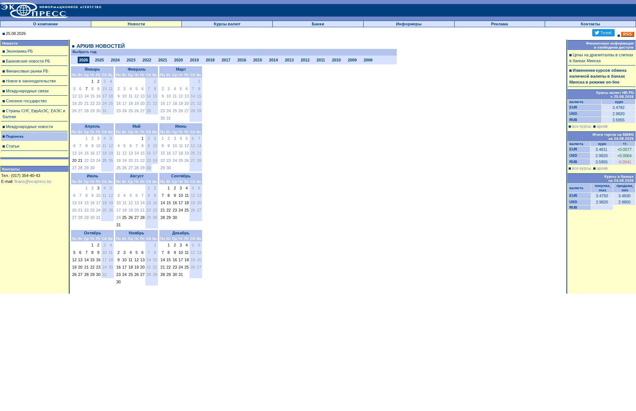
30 (98, 111)
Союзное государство (26, 101)
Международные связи (27, 91)
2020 (178, 60)
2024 (115, 60)
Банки (318, 24)
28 (86, 111)
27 (80, 111)
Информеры (408, 24)
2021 (162, 60)
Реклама (499, 24)
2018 (210, 60)
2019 (194, 60)
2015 (257, 60)
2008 (368, 60)
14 (86, 96)
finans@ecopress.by (33, 181)
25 (130, 111)
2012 (305, 60)
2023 (131, 60)
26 (74, 111)
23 (98, 103)
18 (130, 103)
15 (92, 96)
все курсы (581, 126)
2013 (289, 60)
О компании (45, 24)
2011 (321, 60)
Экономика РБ (19, 51)
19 (74, 103)
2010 (336, 60)
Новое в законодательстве (31, 81)
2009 (352, 60)
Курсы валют (227, 24)
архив (602, 126)
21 (86, 103)
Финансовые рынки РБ (27, 71)
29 (92, 111)
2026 (83, 60)
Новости (136, 24)
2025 (99, 60)
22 (92, 103)
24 (124, 111)
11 (130, 96)
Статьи (12, 146)
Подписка (15, 136)
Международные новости (29, 126)
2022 (146, 60)
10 (124, 96)
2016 (241, 60)
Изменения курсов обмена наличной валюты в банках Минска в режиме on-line (597, 76)
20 (80, 103)
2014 (273, 60)
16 (98, 96)
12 (74, 96)
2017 (226, 60)
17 (124, 103)
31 (168, 118)
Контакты (590, 24)
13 (80, 96)
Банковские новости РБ (28, 61)
